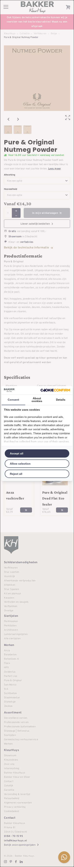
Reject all (16, 473)
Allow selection (20, 463)
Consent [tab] (13, 399)
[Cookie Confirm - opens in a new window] (55, 390)
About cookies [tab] (37, 400)
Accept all (16, 453)
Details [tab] (60, 399)
